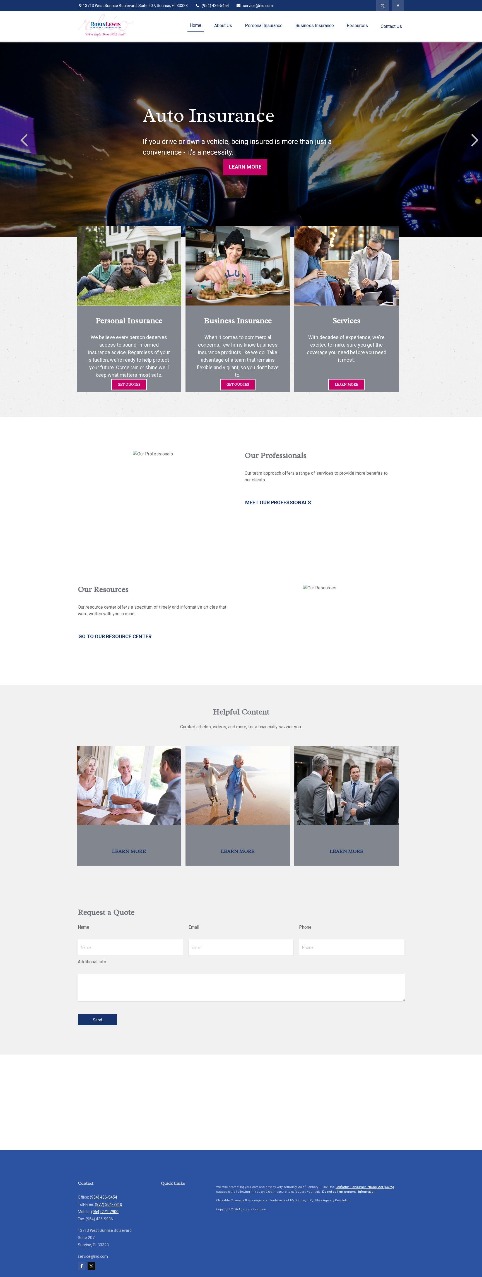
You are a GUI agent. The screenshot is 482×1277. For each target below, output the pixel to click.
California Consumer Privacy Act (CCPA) (365, 1187)
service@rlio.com (258, 5)
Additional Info (92, 961)
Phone (305, 927)
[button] (195, 26)
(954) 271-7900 (105, 1211)
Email (194, 927)
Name (83, 927)
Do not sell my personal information (348, 1192)
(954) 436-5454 (215, 5)
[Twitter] (382, 5)
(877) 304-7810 (108, 1204)
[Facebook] (398, 5)
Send (97, 1020)
